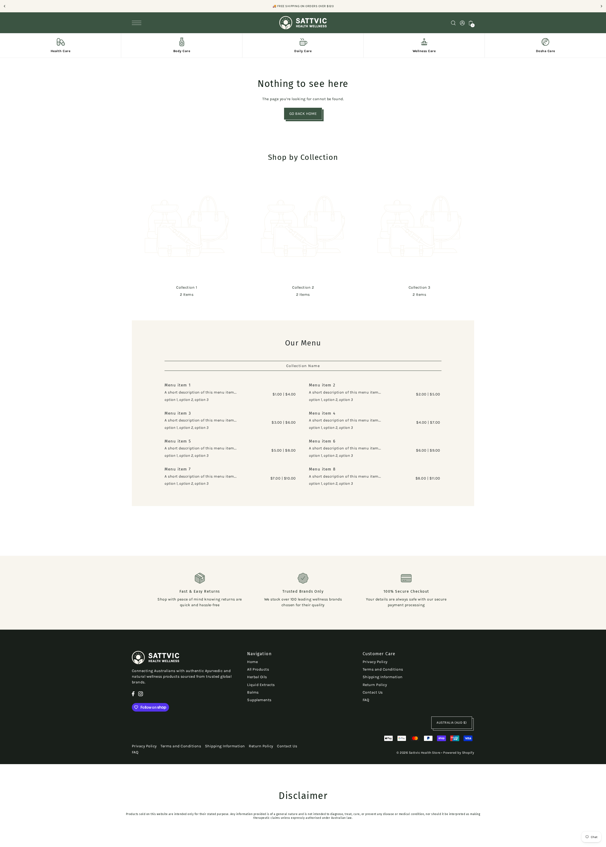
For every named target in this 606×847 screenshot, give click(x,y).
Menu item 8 (322, 469)
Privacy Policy (375, 661)
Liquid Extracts (261, 684)
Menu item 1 (178, 385)
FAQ (366, 700)
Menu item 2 (322, 385)
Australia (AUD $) (452, 723)
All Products (258, 669)
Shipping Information (383, 677)
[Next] (601, 6)
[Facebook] (133, 693)
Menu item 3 (178, 413)
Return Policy (375, 684)
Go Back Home (303, 113)
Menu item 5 (178, 441)
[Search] (454, 23)
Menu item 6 (322, 441)
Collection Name (303, 365)
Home (252, 661)
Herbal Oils (257, 677)
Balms (253, 692)
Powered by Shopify (458, 753)
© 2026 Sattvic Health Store (419, 753)
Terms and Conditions (383, 669)
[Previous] (4, 6)
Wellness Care (424, 51)
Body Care (181, 51)
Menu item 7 (178, 469)
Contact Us (373, 692)
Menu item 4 (322, 413)
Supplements (259, 700)
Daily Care (303, 51)
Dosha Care (545, 51)
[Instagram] (140, 693)
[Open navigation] (137, 22)
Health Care (61, 51)
